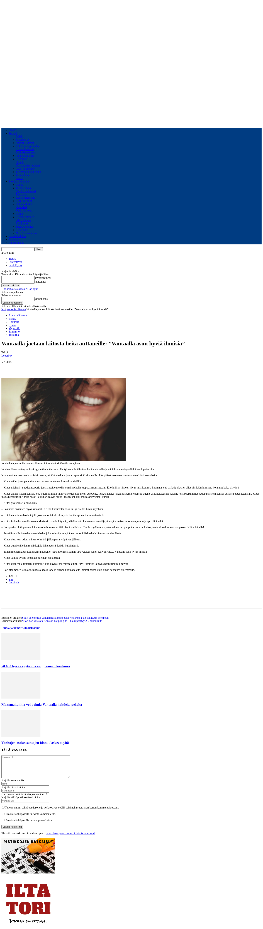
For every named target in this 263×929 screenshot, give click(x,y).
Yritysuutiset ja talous (28, 165)
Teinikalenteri (23, 175)
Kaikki (19, 136)
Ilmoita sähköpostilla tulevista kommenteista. (31, 813)
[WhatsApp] (33, 367)
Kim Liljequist (24, 200)
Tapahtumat (22, 139)
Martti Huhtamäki (26, 191)
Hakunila (14, 321)
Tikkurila (14, 334)
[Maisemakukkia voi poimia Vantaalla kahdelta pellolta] (20, 697)
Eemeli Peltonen (25, 216)
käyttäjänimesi (43, 277)
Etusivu (13, 129)
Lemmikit (21, 158)
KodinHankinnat (25, 152)
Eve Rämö (22, 223)
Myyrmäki (14, 328)
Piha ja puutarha (25, 155)
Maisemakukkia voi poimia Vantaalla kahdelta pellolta (41, 704)
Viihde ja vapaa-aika (27, 146)
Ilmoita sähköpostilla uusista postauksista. (29, 820)
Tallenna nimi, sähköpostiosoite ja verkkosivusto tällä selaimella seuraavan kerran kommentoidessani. (62, 807)
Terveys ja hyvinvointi (28, 171)
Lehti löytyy (15, 265)
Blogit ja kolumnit (19, 181)
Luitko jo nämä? (11, 627)
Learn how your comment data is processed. (70, 833)
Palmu (19, 213)
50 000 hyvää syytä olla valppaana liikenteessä (35, 666)
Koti (3, 309)
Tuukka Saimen (24, 226)
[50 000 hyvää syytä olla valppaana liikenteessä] (20, 659)
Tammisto (14, 331)
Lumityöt (14, 582)
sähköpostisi (41, 298)
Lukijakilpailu (16, 242)
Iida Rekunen (23, 220)
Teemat (13, 133)
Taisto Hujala (23, 187)
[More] (46, 367)
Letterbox (6, 355)
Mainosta (14, 239)
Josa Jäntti (21, 194)
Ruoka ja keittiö (25, 149)
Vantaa (12, 318)
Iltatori (19, 178)
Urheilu (20, 162)
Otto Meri (21, 207)
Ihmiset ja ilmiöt (25, 142)
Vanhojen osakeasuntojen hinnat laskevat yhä (35, 743)
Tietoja (12, 258)
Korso (12, 325)
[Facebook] (7, 367)
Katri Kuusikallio (25, 197)
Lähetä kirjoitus (17, 236)
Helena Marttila (24, 204)
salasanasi (40, 281)
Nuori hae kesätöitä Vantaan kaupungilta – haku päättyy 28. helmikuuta (62, 620)
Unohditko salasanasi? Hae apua (19, 288)
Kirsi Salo (21, 229)
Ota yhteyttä (15, 261)
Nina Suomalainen (26, 233)
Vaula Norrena (24, 210)
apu (11, 579)
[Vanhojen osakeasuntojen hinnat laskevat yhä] (20, 735)
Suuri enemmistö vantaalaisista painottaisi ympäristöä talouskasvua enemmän (65, 617)
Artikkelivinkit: (31, 627)
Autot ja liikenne (25, 168)
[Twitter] (20, 367)
